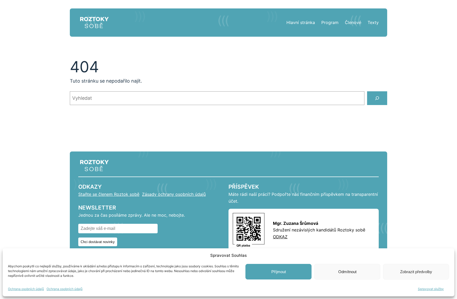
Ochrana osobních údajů (26, 289)
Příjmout (278, 271)
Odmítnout (347, 271)
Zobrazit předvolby (416, 271)
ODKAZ (280, 236)
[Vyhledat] (377, 98)
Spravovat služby (431, 289)
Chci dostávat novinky (98, 242)
